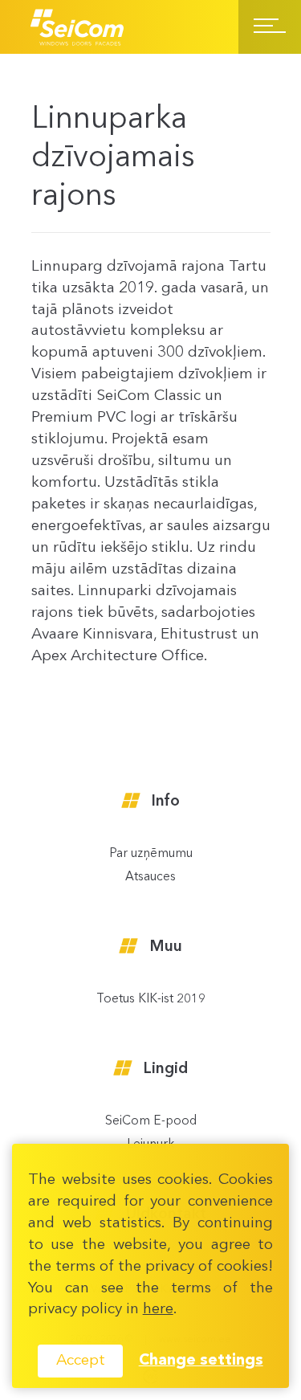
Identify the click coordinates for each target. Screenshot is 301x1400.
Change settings (201, 1361)
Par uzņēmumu (151, 854)
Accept (80, 1361)
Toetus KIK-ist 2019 (150, 1000)
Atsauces (150, 877)
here (158, 1309)
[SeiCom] (77, 27)
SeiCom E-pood (151, 1122)
